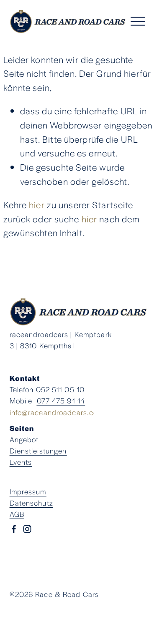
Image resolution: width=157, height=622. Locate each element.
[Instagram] (27, 529)
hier (37, 204)
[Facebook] (14, 529)
